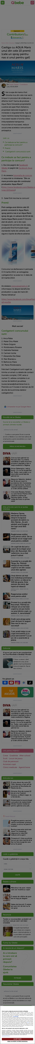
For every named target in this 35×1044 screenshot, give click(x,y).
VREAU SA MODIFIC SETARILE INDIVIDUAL (17, 1041)
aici (28, 1022)
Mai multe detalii (15, 1016)
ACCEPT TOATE (17, 1039)
